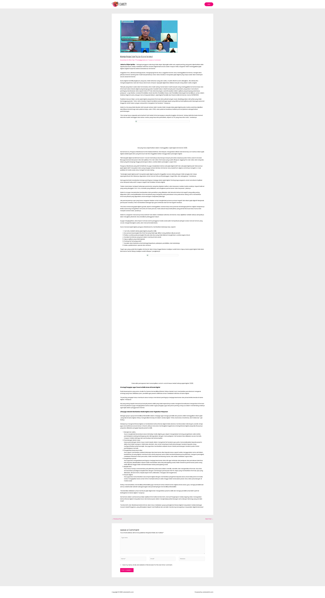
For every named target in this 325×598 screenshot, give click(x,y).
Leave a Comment (155, 60)
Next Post (209, 519)
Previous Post (117, 519)
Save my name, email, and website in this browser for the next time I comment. (147, 565)
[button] (208, 4)
